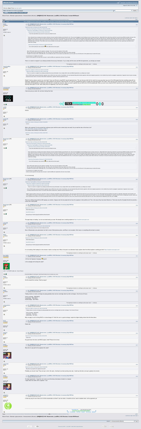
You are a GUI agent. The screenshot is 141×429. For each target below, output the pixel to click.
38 (53, 19)
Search (13, 12)
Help (10, 12)
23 (32, 19)
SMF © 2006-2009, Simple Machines (75, 426)
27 (38, 19)
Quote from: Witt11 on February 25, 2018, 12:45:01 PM (37, 71)
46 (64, 19)
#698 (137, 364)
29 (40, 19)
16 (22, 19)
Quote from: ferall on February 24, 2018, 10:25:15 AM (39, 146)
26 (36, 19)
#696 (137, 333)
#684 (137, 107)
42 (59, 19)
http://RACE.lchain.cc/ (30, 212)
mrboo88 (5, 223)
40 (56, 19)
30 (42, 19)
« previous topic (128, 17)
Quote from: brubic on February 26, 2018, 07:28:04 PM (36, 367)
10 (14, 19)
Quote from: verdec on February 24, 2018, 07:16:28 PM (36, 122)
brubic (4, 344)
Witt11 (4, 24)
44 (62, 19)
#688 (137, 205)
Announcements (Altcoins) (29, 15)
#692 (137, 277)
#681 (137, 24)
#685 (137, 119)
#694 (137, 305)
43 (60, 19)
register (19, 8)
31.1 (18, 10)
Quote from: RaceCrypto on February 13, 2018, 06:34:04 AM (40, 44)
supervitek (5, 363)
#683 (137, 88)
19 (26, 19)
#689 (137, 223)
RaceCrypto (6, 138)
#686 (137, 139)
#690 (137, 235)
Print (136, 19)
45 (63, 19)
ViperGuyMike (6, 66)
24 (33, 19)
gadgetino (5, 395)
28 (39, 19)
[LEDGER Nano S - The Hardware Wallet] (6, 273)
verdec (5, 107)
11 (15, 19)
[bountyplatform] (6, 104)
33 (46, 19)
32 (45, 19)
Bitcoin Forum (5, 15)
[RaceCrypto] (6, 147)
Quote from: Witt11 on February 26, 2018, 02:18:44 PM (36, 308)
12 (17, 19)
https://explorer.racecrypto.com (81, 219)
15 (21, 19)
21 (29, 19)
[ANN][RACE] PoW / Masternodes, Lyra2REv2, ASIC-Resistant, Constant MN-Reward (58, 15)
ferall (4, 320)
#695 (137, 321)
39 (55, 19)
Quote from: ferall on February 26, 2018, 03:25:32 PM (36, 335)
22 (31, 19)
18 (25, 19)
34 (47, 19)
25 (35, 19)
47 (66, 19)
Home (6, 12)
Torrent (21, 10)
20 (28, 19)
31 (43, 19)
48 (67, 19)
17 (24, 19)
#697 (137, 345)
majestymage (6, 87)
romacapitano (6, 305)
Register (21, 12)
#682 (137, 67)
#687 (137, 179)
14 (20, 19)
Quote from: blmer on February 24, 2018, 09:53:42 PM (36, 27)
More (25, 12)
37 (52, 19)
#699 (137, 376)
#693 (137, 291)
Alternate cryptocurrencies (16, 15)
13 (18, 19)
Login (17, 12)
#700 (137, 395)
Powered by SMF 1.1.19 (63, 426)
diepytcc (5, 332)
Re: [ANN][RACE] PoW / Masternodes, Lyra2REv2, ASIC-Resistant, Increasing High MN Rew (51, 24)
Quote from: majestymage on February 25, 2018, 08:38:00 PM (38, 226)
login (16, 8)
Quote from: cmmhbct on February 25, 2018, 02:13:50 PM (37, 69)
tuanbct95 (5, 119)
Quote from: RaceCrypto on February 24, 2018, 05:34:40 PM (38, 28)
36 (51, 19)
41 (58, 19)
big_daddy (5, 255)
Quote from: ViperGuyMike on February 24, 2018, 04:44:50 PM (39, 30)
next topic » (135, 17)
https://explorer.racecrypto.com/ (111, 249)
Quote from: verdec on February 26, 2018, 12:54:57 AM (36, 132)
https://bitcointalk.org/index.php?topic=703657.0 (36, 128)
